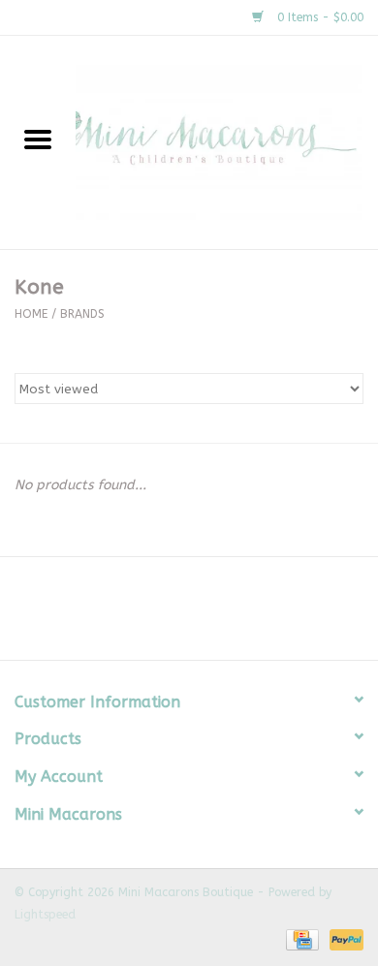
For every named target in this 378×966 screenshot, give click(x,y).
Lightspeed (45, 914)
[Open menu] (38, 138)
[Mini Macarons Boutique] (227, 142)
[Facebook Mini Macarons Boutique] (171, 615)
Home (31, 314)
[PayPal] (343, 939)
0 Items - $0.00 (318, 17)
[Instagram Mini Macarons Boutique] (206, 615)
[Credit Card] (301, 939)
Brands (82, 314)
